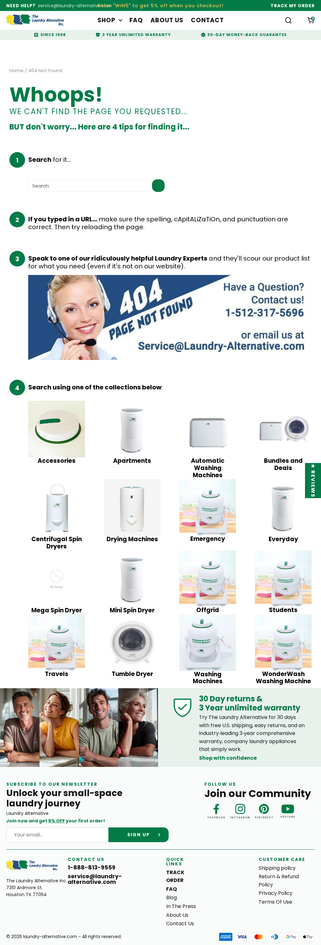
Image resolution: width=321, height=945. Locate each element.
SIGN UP (138, 834)
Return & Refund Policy (279, 880)
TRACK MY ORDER (293, 5)
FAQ (136, 20)
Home (16, 70)
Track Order (175, 876)
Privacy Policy (275, 893)
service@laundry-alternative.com (75, 5)
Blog (171, 897)
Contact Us (180, 923)
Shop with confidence (228, 758)
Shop (106, 20)
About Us (166, 20)
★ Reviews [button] (313, 481)
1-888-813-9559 (91, 867)
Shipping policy (277, 868)
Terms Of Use (275, 901)
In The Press (181, 906)
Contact (207, 20)
